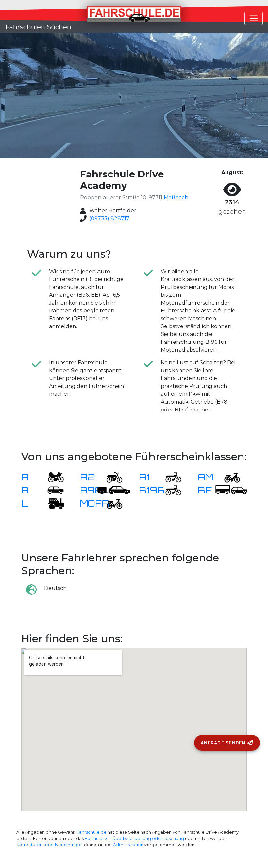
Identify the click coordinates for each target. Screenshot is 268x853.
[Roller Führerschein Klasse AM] (228, 477)
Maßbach (176, 197)
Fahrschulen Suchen (38, 27)
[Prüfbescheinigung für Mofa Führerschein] (110, 503)
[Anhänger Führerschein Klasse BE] (231, 490)
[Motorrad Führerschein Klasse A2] (110, 477)
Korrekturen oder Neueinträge (49, 844)
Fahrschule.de (91, 832)
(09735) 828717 (109, 218)
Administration (128, 844)
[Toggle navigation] (253, 18)
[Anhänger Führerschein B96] (113, 490)
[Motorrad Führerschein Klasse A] (52, 477)
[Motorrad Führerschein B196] (169, 490)
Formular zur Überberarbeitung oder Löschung (134, 838)
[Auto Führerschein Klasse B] (52, 490)
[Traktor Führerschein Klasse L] (52, 503)
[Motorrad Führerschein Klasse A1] (169, 477)
